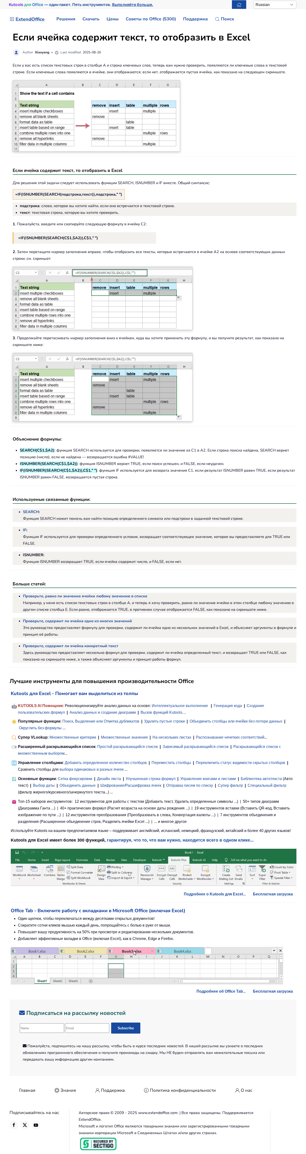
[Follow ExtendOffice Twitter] (25, 1125)
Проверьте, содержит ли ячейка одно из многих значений (77, 621)
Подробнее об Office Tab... (221, 991)
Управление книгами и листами (208, 779)
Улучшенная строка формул (150, 779)
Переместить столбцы (171, 763)
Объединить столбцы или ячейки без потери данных (236, 721)
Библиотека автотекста (261, 779)
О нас (246, 1090)
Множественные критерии (72, 737)
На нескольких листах (172, 737)
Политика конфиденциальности (183, 1090)
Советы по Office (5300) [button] (151, 19)
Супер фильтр (230, 785)
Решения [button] (65, 19)
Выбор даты (44, 785)
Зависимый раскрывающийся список (196, 747)
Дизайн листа (109, 779)
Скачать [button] (90, 19)
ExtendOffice (30, 19)
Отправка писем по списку (189, 785)
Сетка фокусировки (75, 779)
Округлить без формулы (40, 728)
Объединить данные (78, 785)
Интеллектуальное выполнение (180, 706)
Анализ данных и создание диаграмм (103, 712)
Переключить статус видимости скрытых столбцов (240, 763)
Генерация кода (228, 706)
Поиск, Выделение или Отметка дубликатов (100, 721)
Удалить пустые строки (164, 721)
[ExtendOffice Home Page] (239, 4)
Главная (27, 1090)
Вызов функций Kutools (161, 712)
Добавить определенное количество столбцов (106, 763)
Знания (68, 1090)
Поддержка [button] (195, 19)
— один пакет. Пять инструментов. (81, 4)
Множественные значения (125, 737)
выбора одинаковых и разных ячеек (92, 769)
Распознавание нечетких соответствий (230, 737)
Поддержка (113, 1090)
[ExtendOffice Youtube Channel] (36, 1125)
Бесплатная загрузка (273, 894)
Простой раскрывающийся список (127, 747)
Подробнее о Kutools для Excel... (215, 894)
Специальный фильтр (267, 785)
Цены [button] (113, 19)
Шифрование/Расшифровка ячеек (130, 785)
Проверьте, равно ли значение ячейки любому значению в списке (85, 596)
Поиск (227, 19)
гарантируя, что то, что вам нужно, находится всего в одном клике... (180, 840)
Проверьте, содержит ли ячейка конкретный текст (70, 646)
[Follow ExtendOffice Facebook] (14, 1125)
